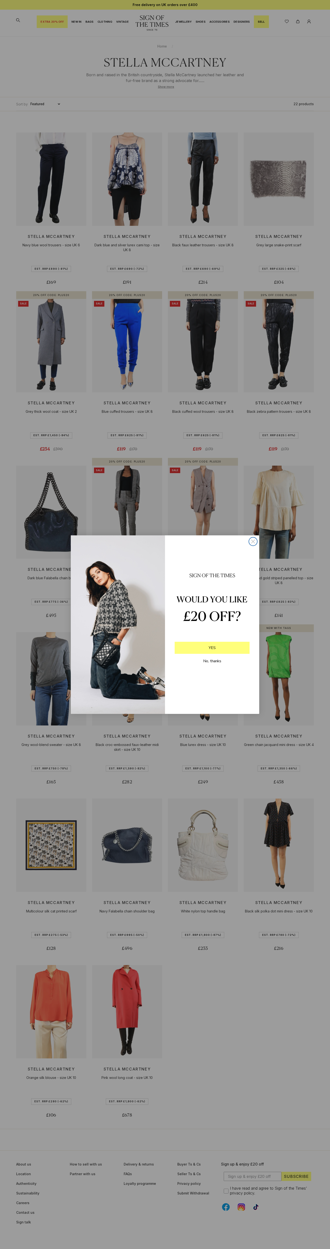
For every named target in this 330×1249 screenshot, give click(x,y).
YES (212, 647)
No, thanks (212, 661)
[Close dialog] (253, 541)
